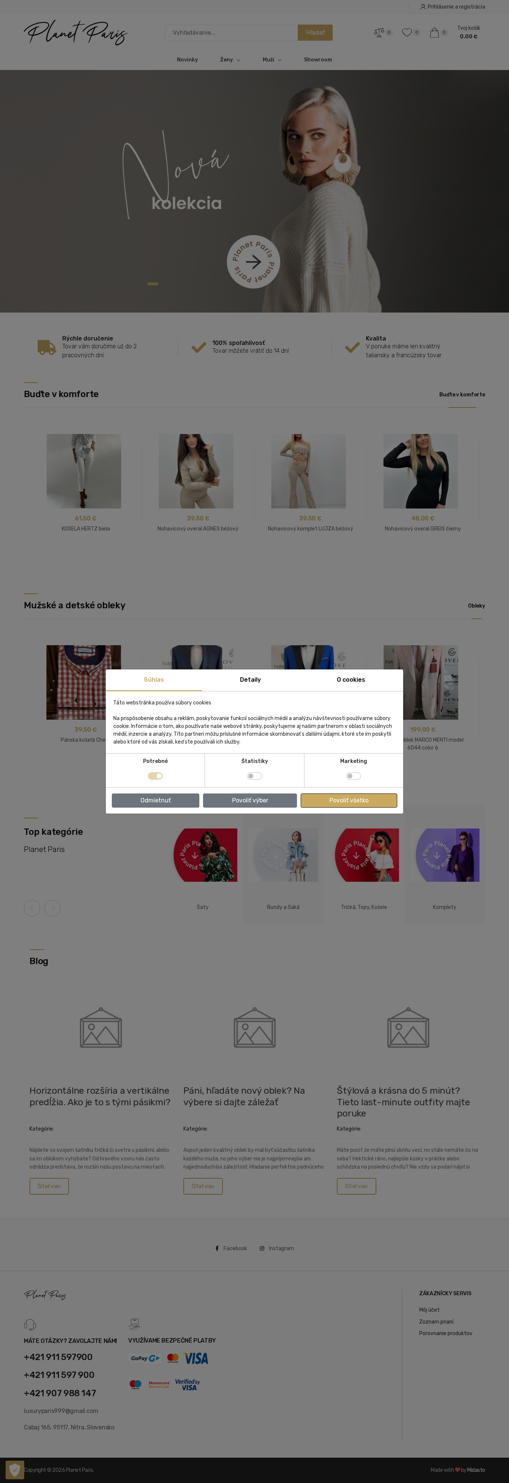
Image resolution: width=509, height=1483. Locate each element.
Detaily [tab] (250, 679)
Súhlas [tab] (154, 679)
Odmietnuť (155, 800)
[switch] (254, 776)
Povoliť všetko (349, 800)
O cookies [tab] (351, 679)
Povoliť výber (250, 800)
